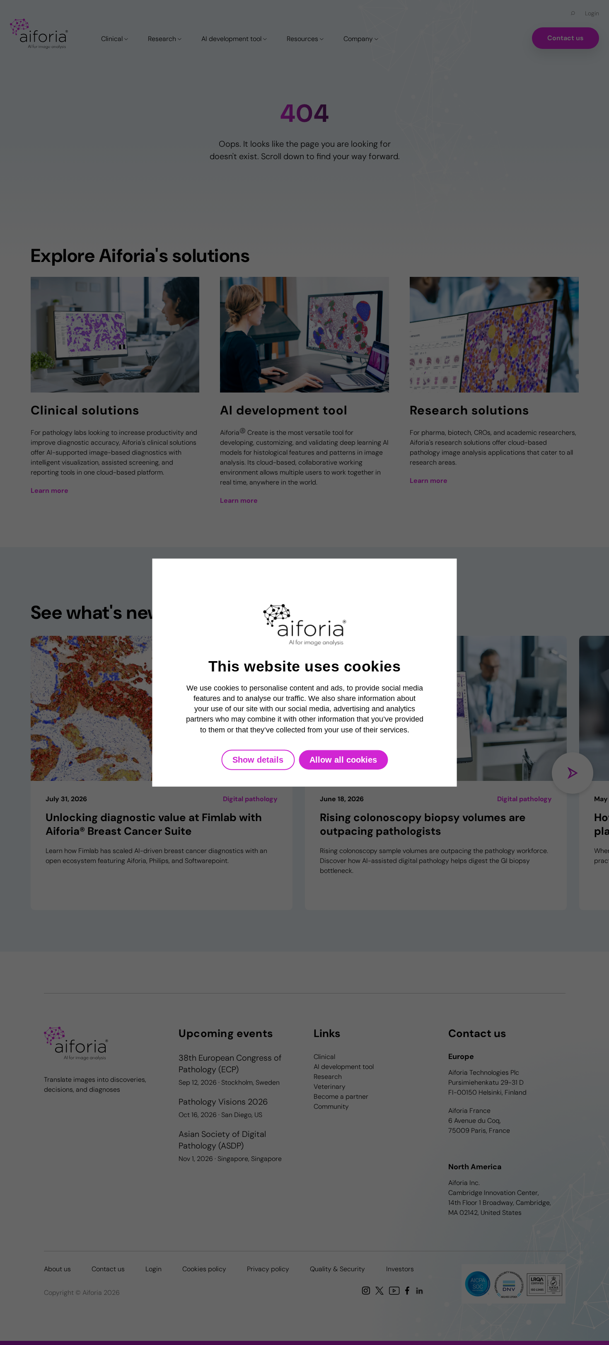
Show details (257, 759)
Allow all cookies (343, 759)
